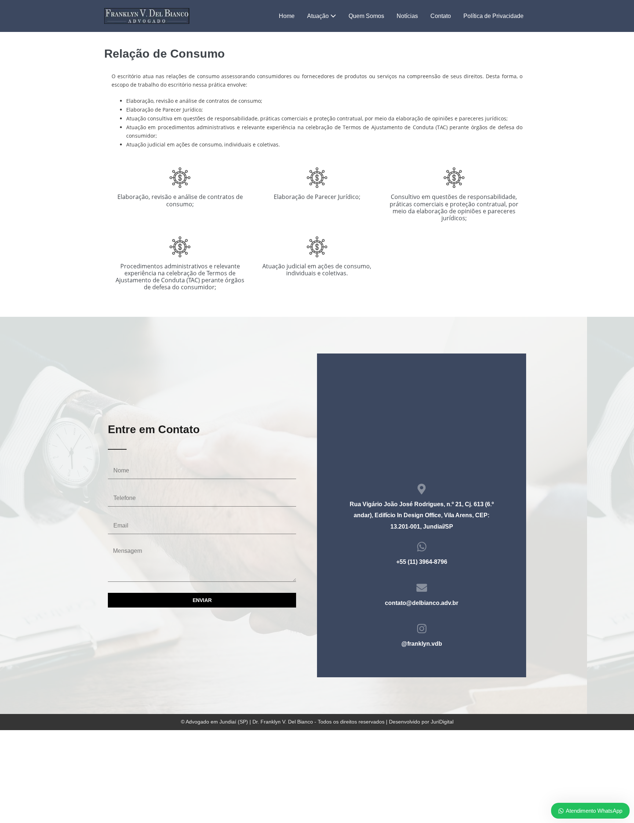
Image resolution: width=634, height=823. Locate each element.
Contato (440, 16)
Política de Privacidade (493, 16)
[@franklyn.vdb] (421, 628)
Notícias (407, 16)
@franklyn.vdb (421, 644)
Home (287, 16)
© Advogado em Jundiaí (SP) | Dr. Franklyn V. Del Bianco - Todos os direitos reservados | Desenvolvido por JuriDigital (317, 722)
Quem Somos (366, 16)
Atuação (318, 16)
